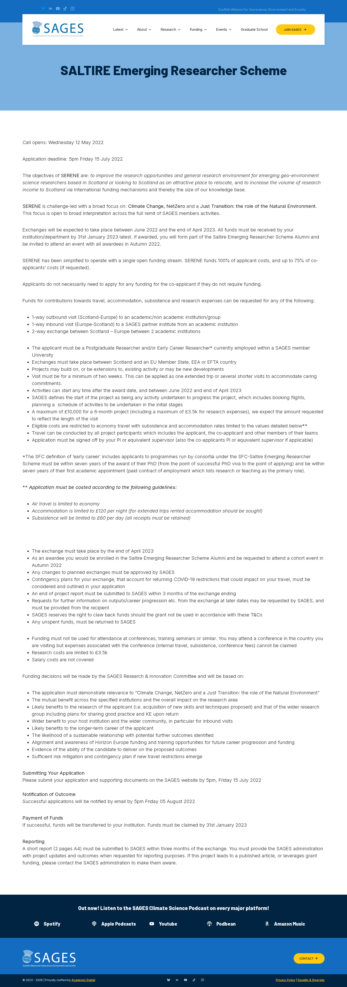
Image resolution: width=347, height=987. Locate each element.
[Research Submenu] (180, 29)
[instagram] (72, 8)
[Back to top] (337, 977)
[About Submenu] (151, 29)
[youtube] (58, 8)
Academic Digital (83, 980)
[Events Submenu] (231, 29)
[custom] (43, 8)
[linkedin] (50, 8)
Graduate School (254, 29)
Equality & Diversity (311, 980)
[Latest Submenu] (127, 29)
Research (168, 29)
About (142, 29)
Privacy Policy (285, 980)
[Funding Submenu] (206, 29)
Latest (118, 29)
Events (221, 29)
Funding (196, 29)
